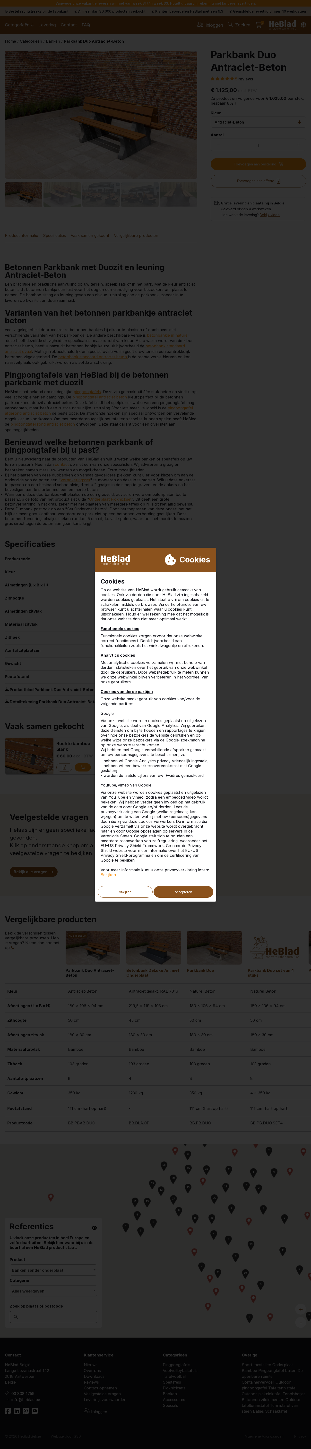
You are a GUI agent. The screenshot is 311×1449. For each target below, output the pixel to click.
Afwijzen (125, 892)
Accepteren (183, 892)
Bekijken (108, 874)
